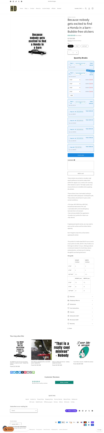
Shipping (69, 40)
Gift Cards (31, 402)
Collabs (73, 402)
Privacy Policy (40, 399)
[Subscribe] (35, 410)
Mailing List (74, 399)
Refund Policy (67, 399)
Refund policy (32, 429)
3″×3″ (70, 46)
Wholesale (66, 402)
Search (27, 399)
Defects (61, 402)
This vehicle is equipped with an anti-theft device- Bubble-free (40, 362)
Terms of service (46, 429)
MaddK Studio (39, 402)
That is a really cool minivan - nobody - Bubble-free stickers (61, 362)
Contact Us (33, 399)
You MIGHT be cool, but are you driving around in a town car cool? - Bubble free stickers (19, 363)
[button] (26, 8)
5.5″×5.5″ (84, 46)
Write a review (64, 382)
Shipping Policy (49, 399)
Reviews (56, 402)
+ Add (71, 95)
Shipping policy (54, 429)
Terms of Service (58, 399)
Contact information (63, 429)
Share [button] (70, 328)
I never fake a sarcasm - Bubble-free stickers (83, 361)
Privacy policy (39, 429)
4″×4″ (77, 46)
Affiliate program (48, 402)
